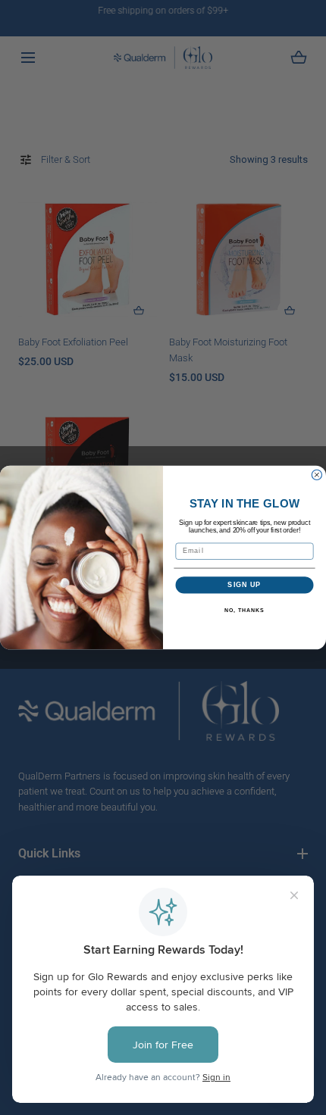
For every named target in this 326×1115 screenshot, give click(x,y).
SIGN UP (244, 585)
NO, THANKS (244, 610)
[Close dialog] (316, 474)
